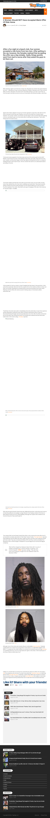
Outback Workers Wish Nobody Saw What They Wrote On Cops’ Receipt (26, 806)
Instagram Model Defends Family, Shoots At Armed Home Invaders (25, 758)
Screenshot (29, 154)
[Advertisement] (25, 38)
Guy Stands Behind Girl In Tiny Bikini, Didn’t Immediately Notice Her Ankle (28, 717)
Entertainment (29, 10)
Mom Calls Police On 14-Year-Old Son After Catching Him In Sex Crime (27, 701)
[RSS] (46, 1)
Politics (16, 13)
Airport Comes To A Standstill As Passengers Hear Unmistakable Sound (26, 795)
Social (22, 13)
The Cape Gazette (38, 537)
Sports (28, 13)
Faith (36, 10)
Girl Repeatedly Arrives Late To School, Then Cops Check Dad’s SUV (26, 712)
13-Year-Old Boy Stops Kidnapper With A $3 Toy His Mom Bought (25, 752)
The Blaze (21, 316)
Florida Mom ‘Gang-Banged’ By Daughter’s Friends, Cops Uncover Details (28, 695)
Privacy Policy (44, 815)
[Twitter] (43, 1)
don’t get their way (13, 674)
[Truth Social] (42, 1)
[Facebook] (40, 1)
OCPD (17, 606)
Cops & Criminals (19, 10)
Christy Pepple (22, 25)
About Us (37, 815)
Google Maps (24, 85)
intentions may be (36, 673)
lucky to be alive (36, 646)
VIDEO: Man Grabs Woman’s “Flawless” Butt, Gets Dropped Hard (25, 706)
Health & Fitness (8, 13)
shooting (44, 649)
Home (5, 10)
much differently (29, 676)
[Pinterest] (45, 1)
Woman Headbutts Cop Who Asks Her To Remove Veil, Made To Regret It (27, 764)
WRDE (19, 550)
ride (4, 673)
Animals (11, 10)
